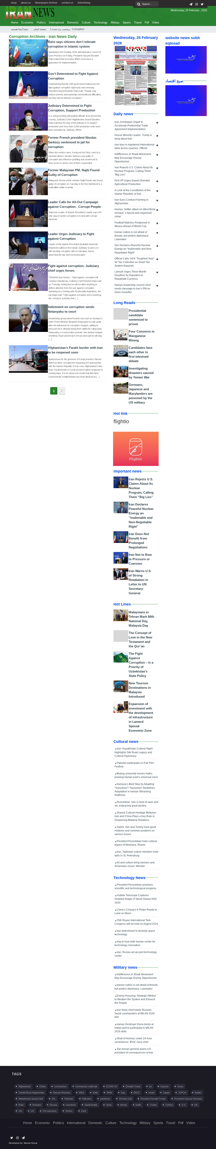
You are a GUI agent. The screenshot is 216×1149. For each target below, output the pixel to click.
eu (150, 1086)
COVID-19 (111, 1086)
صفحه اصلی (39, 29)
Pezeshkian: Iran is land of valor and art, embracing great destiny (136, 804)
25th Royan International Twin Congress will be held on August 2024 (136, 922)
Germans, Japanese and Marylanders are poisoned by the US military (141, 393)
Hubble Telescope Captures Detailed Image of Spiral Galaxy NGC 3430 (136, 899)
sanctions (71, 1105)
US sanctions (50, 1111)
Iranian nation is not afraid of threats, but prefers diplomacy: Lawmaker (132, 236)
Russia (53, 1105)
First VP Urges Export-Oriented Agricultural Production (132, 182)
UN (20, 1111)
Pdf (147, 22)
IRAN (109, 1092)
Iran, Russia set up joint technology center (136, 954)
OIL (53, 1098)
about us (26, 2)
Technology (101, 22)
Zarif (83, 1111)
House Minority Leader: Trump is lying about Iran (133, 137)
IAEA (81, 1092)
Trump (153, 1105)
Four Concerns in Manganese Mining (141, 336)
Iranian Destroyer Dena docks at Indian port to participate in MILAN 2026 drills (134, 1028)
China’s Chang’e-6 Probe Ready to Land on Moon (136, 911)
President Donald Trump (152, 1098)
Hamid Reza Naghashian (31, 1092)
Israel (151, 1092)
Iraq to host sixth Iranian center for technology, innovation (135, 943)
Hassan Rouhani (61, 1092)
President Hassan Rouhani (188, 1098)
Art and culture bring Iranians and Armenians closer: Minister (135, 864)
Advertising (83, 2)
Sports (127, 22)
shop (14, 2)
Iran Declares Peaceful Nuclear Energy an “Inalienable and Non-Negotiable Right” (133, 249)
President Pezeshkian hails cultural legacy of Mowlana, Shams (136, 843)
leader (198, 1092)
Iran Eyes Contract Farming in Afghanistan (131, 201)
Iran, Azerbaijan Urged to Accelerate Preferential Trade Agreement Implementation (131, 126)
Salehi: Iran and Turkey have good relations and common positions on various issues (135, 831)
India (95, 1092)
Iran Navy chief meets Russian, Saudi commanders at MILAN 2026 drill (135, 1013)
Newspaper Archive (46, 2)
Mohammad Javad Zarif (31, 1098)
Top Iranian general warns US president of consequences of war (134, 1051)
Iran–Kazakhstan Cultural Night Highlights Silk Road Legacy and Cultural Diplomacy (134, 752)
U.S (183, 1105)
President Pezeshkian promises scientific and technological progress (135, 886)
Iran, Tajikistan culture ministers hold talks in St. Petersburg (136, 853)
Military (115, 22)
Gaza (180, 1086)
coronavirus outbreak (86, 1086)
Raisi (21, 1105)
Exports (165, 1086)
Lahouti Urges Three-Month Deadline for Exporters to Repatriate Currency (130, 275)
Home (14, 22)
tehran (123, 1105)
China (42, 1086)
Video (155, 22)
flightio (121, 421)
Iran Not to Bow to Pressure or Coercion (140, 559)
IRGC (137, 1092)
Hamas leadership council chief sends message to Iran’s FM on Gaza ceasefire (133, 288)
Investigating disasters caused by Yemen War (141, 373)
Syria (108, 1105)
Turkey (169, 1105)
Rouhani (36, 1105)
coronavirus (60, 1086)
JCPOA (182, 1092)
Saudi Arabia (91, 1105)
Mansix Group (30, 1143)
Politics (41, 22)
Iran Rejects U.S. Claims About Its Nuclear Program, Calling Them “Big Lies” (134, 171)
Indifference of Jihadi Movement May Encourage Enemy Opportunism (133, 158)
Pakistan (68, 1098)
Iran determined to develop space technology (135, 932)
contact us (67, 2)
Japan (166, 1092)
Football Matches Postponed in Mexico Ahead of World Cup (132, 224)
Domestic (73, 22)
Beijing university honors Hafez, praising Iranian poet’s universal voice (136, 775)
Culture (86, 22)
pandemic (105, 1098)
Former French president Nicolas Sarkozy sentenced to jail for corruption (72, 142)
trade (138, 1105)
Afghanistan (25, 1086)
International (56, 22)
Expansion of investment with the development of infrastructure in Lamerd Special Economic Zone (141, 717)
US (32, 1111)
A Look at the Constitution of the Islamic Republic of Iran (133, 192)
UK (195, 1105)
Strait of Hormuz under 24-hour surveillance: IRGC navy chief (133, 1040)
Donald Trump (133, 1086)
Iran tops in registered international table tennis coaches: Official (134, 146)
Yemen (68, 1111)
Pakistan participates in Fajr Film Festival (134, 764)
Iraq (123, 1092)
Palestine (86, 1098)
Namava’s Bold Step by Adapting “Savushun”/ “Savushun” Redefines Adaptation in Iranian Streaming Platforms (135, 789)
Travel (138, 22)
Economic (27, 22)
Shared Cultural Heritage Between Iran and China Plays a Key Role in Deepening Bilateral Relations (135, 816)
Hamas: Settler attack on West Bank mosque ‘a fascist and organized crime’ (135, 213)
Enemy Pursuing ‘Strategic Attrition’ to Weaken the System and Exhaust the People (136, 999)
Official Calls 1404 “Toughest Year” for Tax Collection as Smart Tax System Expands (134, 262)
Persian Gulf (125, 1098)
